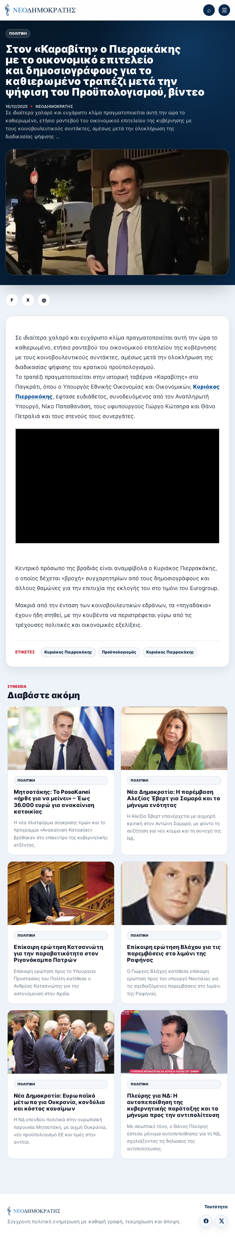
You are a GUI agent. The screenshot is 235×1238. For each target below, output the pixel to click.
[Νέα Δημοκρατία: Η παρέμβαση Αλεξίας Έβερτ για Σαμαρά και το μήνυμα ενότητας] (174, 738)
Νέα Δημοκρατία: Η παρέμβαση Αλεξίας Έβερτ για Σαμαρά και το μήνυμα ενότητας (173, 798)
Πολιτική (18, 33)
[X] (221, 1221)
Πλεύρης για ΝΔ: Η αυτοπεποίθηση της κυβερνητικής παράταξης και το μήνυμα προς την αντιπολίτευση (173, 1105)
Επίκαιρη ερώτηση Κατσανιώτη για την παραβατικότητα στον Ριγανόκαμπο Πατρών (58, 953)
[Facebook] (206, 1221)
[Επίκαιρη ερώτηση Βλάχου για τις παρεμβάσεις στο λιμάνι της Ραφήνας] (174, 893)
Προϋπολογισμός (119, 651)
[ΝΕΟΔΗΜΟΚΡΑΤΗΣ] (40, 10)
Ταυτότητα (216, 1206)
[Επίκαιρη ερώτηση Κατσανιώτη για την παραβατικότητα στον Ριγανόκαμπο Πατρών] (61, 893)
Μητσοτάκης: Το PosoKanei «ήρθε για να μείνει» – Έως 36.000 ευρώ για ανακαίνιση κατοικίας (54, 802)
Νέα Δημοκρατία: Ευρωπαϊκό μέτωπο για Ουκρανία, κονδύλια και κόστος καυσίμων (59, 1102)
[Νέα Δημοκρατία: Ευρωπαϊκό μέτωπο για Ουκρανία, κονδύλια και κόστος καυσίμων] (61, 1042)
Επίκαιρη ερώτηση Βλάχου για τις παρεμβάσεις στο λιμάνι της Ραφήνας (174, 953)
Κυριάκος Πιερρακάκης (68, 651)
